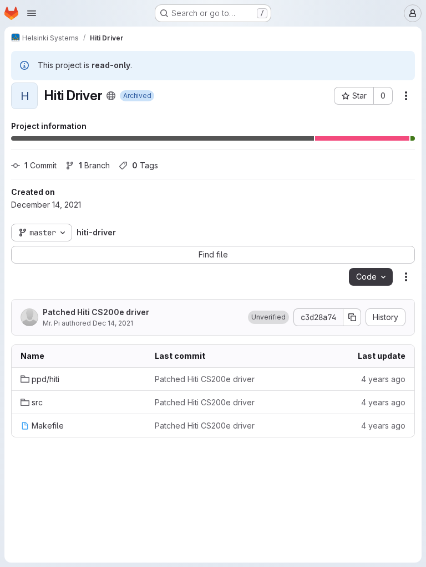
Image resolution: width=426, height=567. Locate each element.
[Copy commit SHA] (352, 317)
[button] (268, 317)
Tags (145, 165)
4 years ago (383, 379)
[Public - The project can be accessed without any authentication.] (110, 95)
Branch (94, 165)
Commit (40, 165)
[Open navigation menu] (31, 13)
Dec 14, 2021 (113, 323)
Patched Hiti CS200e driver (96, 312)
